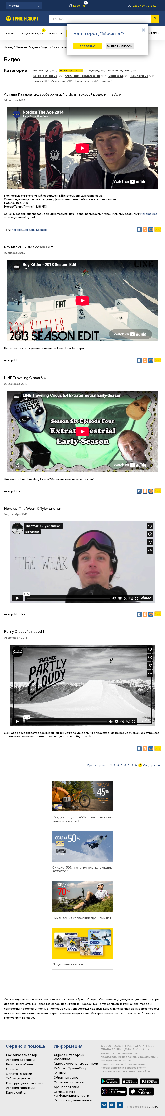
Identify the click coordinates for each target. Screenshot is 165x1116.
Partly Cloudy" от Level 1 (24, 631)
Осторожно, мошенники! (73, 1100)
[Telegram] (120, 1105)
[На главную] (22, 18)
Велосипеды (41, 70)
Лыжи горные (68, 70)
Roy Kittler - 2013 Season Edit (28, 246)
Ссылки (60, 1073)
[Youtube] (112, 1105)
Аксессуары (59, 81)
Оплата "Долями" (19, 1074)
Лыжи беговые (139, 75)
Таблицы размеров (21, 1078)
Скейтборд (115, 75)
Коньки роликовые (45, 75)
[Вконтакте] (104, 1105)
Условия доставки (20, 1060)
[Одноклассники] (145, 229)
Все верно (87, 46)
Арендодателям (66, 1087)
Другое (105, 81)
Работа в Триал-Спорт (71, 1068)
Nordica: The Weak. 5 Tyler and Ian (32, 508)
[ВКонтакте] (139, 229)
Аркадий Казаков (35, 229)
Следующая (151, 765)
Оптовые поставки (69, 1082)
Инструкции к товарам (24, 1083)
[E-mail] (157, 230)
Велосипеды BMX (119, 70)
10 (140, 765)
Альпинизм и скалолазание (82, 75)
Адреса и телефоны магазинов (69, 1057)
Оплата (12, 1069)
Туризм (38, 81)
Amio (154, 1106)
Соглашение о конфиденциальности (71, 1094)
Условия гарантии (20, 1088)
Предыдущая (96, 765)
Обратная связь (66, 1078)
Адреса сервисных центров (76, 1064)
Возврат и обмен (19, 1064)
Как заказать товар (21, 1055)
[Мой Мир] (150, 229)
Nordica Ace (148, 214)
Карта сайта (16, 1093)
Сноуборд (92, 70)
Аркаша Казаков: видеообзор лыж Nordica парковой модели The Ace (62, 94)
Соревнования (84, 81)
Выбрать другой (119, 46)
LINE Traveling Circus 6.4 (25, 377)
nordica (17, 229)
